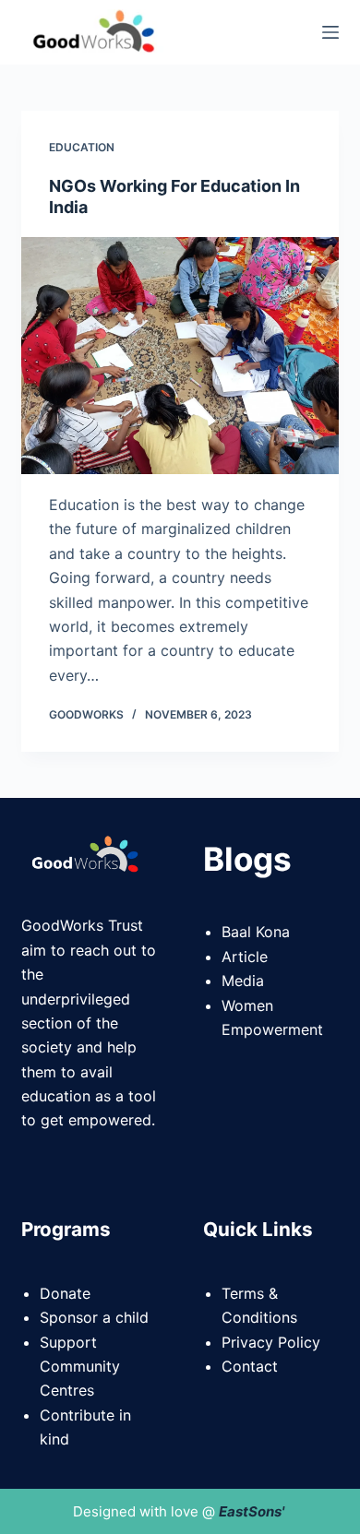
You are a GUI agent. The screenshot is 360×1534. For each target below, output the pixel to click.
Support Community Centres (80, 1366)
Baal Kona (256, 931)
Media (243, 980)
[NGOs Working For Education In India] (179, 355)
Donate (65, 1293)
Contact (250, 1366)
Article (245, 956)
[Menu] (330, 32)
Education (81, 147)
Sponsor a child (94, 1317)
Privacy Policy (271, 1342)
